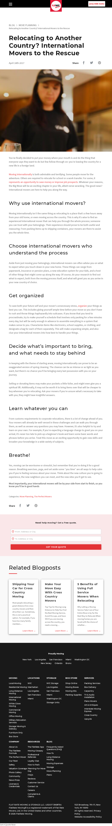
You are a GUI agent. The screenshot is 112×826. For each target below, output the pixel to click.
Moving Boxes (72, 687)
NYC (30, 683)
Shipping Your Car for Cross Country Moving (23, 590)
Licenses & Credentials (14, 785)
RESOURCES (34, 741)
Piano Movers (90, 701)
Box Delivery (90, 687)
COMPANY (14, 741)
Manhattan (33, 687)
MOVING (13, 678)
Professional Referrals (33, 755)
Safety (12, 764)
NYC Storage (52, 683)
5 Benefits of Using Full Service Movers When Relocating (88, 592)
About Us (13, 747)
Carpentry (89, 691)
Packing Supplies (73, 695)
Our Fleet (13, 761)
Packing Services (92, 683)
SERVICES (89, 678)
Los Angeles (40, 659)
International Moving (15, 698)
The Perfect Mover (17, 757)
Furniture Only (16, 732)
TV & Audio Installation (89, 696)
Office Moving (15, 716)
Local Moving (15, 683)
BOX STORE (71, 678)
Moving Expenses (55, 763)
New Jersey (46, 663)
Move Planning (28, 25)
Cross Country (90, 715)
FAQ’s (30, 775)
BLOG (49, 741)
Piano (49, 775)
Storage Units (53, 702)
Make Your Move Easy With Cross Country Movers (53, 592)
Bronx (68, 663)
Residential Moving (18, 687)
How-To (50, 753)
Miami (68, 659)
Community (14, 776)
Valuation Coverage (18, 768)
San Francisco (55, 659)
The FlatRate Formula (15, 752)
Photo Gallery (15, 772)
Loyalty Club (33, 761)
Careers (31, 790)
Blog (12, 25)
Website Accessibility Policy (88, 817)
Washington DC (81, 659)
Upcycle (88, 719)
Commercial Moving (14, 711)
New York (27, 659)
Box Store (13, 736)
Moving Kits (70, 691)
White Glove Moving (14, 704)
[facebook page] (66, 10)
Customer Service (36, 782)
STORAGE (51, 678)
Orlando (58, 663)
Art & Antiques (91, 705)
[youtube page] (48, 10)
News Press (14, 780)
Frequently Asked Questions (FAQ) (55, 748)
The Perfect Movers (43, 496)
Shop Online (71, 683)
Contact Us (33, 786)
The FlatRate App (36, 747)
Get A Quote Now (7, 824)
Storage (50, 767)
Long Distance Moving (16, 692)
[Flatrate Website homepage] (56, 10)
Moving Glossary (35, 751)
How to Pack (33, 764)
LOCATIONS (34, 678)
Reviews (32, 778)
